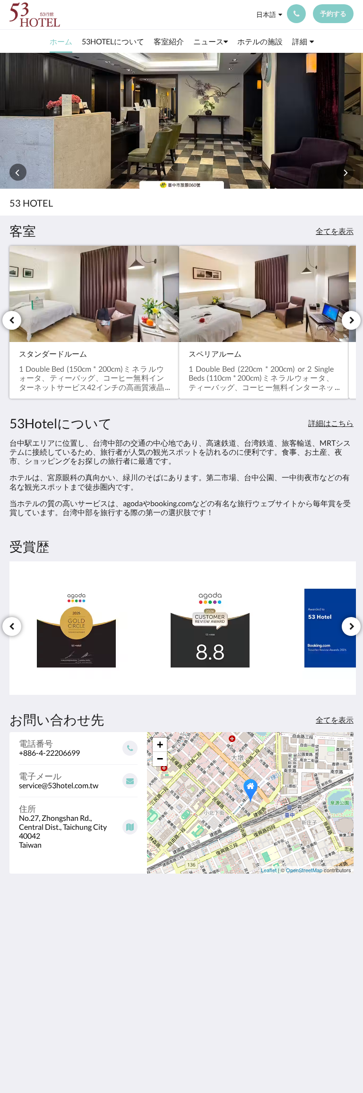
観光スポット (266, 970)
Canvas (204, 1063)
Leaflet (269, 870)
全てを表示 (335, 230)
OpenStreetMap (304, 870)
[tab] (269, 906)
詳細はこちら (331, 422)
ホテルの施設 (266, 962)
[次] (351, 320)
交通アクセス (266, 978)
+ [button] (160, 745)
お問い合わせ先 (266, 998)
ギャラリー (262, 986)
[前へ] (11, 320)
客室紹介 (258, 946)
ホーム (254, 922)
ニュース (258, 954)
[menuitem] (61, 41)
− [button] (160, 759)
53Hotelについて (268, 934)
